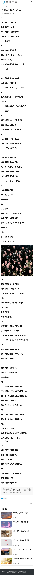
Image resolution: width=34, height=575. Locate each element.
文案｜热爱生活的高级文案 (20, 531)
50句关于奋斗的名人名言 (20, 513)
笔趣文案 (12, 571)
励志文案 (15, 13)
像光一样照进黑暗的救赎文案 (21, 540)
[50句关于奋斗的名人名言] (6, 515)
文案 (5, 498)
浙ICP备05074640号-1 (24, 571)
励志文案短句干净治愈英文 (20, 522)
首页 (2, 6)
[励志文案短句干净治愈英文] (6, 524)
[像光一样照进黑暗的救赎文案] (6, 542)
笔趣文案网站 (15, 489)
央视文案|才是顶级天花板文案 (21, 549)
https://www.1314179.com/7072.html (12, 491)
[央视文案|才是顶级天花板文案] (6, 551)
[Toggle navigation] (31, 2)
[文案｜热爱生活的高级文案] (6, 533)
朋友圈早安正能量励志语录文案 (22, 558)
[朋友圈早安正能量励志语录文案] (6, 561)
